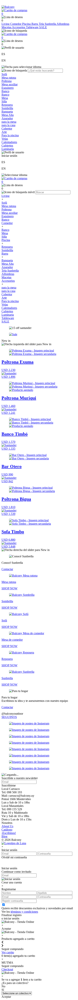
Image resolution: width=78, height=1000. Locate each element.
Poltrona (7, 81)
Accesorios (19, 27)
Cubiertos (7, 145)
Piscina (26, 23)
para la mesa (9, 121)
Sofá (4, 74)
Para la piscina (10, 135)
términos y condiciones (24, 911)
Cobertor (7, 128)
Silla (4, 101)
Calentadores (9, 142)
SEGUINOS (9, 717)
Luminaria (8, 149)
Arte (4, 132)
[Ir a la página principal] (8, 6)
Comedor (16, 23)
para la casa (8, 125)
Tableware (32, 27)
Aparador (7, 118)
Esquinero (8, 87)
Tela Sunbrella (48, 23)
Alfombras (63, 23)
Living (6, 23)
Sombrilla (7, 108)
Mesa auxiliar (10, 84)
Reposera (7, 104)
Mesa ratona (9, 77)
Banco (5, 91)
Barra (35, 23)
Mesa (5, 98)
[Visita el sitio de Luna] (14, 843)
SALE (43, 27)
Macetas (7, 27)
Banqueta (7, 111)
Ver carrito (8, 952)
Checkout (7, 969)
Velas (5, 138)
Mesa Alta (8, 115)
